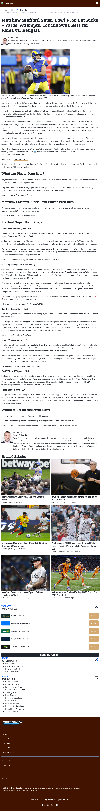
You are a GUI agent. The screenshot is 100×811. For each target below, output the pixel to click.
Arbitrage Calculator (13, 692)
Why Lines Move (12, 671)
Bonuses (5, 730)
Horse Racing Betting (14, 666)
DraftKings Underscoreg (48, 420)
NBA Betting (10, 663)
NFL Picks (23, 10)
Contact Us (6, 765)
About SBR (5, 779)
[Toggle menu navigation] (97, 3)
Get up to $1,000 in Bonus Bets (20, 639)
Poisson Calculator (12, 703)
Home (4, 10)
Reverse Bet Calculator (14, 706)
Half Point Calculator (13, 698)
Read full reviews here (49, 655)
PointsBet (62, 420)
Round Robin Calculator (15, 709)
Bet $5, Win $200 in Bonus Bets (20, 623)
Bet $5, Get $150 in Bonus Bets (20, 631)
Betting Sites (6, 748)
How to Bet (6, 743)
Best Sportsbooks (8, 752)
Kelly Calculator (11, 700)
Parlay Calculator (12, 684)
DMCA (4, 774)
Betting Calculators (9, 739)
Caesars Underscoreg (29, 420)
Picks (13, 10)
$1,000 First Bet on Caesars (19, 616)
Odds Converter (11, 681)
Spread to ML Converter (15, 689)
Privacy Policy (7, 770)
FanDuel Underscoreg (10, 420)
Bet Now (93, 616)
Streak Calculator (12, 711)
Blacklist (5, 734)
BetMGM (70, 420)
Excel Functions (11, 695)
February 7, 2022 (21, 159)
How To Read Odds (12, 669)
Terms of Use (6, 761)
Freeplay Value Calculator (15, 687)
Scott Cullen (13, 37)
